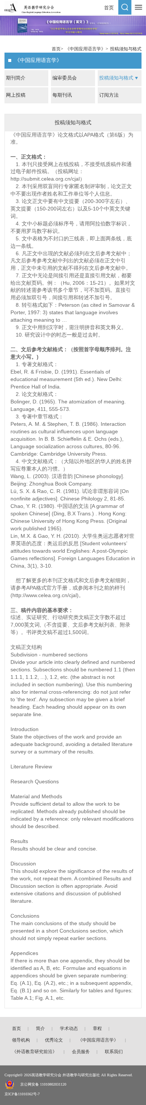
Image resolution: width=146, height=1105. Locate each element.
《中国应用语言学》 (85, 48)
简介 (40, 1028)
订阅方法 (109, 95)
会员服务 (81, 1051)
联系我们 (114, 1051)
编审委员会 (64, 78)
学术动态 (69, 1028)
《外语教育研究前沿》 (34, 1051)
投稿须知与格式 (126, 48)
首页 (109, 7)
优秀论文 (54, 1040)
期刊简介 (15, 78)
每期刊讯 (62, 95)
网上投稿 (15, 95)
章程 (97, 1028)
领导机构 (21, 1040)
